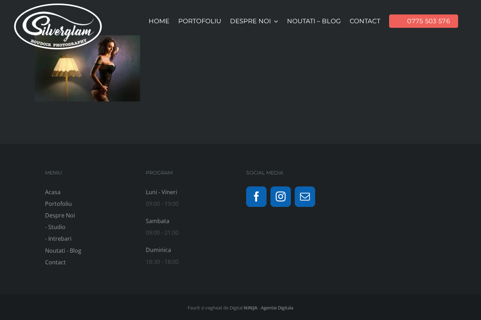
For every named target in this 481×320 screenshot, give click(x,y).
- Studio (55, 227)
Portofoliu (58, 204)
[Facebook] (256, 196)
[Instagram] (280, 196)
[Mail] (305, 196)
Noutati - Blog (63, 250)
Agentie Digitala (277, 307)
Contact (55, 262)
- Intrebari (58, 238)
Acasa (53, 192)
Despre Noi (60, 215)
